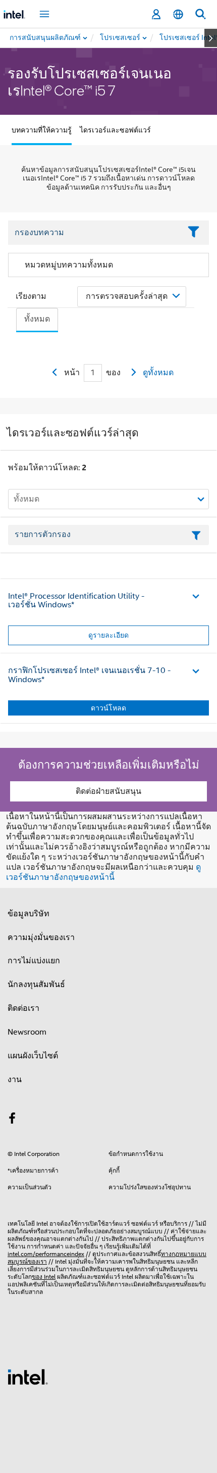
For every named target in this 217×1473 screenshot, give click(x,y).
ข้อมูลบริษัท (28, 914)
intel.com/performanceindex (46, 1254)
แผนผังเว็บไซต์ (33, 1056)
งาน (15, 1080)
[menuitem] (120, 38)
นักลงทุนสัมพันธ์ (36, 984)
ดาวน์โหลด (108, 707)
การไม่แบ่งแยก (34, 961)
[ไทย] (178, 14)
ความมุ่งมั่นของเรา (41, 937)
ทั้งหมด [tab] (37, 319)
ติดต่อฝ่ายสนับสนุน (108, 791)
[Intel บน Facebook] (12, 1120)
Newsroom (27, 1032)
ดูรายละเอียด (108, 635)
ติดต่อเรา (23, 1008)
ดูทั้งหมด (158, 373)
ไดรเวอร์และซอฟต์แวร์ (115, 130)
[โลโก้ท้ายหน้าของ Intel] (28, 1376)
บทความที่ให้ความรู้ (42, 130)
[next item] (210, 38)
